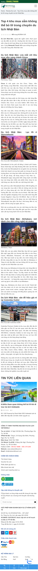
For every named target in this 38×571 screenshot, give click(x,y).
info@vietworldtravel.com (14, 451)
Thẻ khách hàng (6, 459)
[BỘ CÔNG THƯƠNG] (7, 484)
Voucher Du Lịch (6, 462)
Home (3, 11)
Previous (2, 399)
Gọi (5, 568)
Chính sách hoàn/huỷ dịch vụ (10, 470)
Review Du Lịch (11, 11)
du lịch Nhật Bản (25, 360)
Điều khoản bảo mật (7, 467)
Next (35, 399)
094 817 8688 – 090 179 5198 (21, 447)
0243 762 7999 (14, 440)
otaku (9, 287)
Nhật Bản (21, 251)
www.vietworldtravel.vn (14, 449)
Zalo (14, 568)
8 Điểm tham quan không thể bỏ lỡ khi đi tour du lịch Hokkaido (18, 405)
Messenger (23, 568)
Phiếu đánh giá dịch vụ (8, 464)
